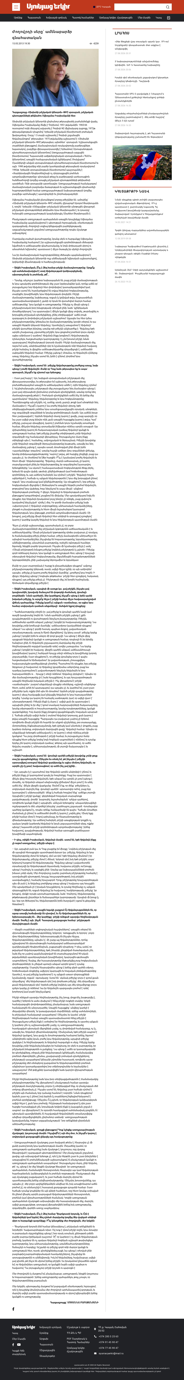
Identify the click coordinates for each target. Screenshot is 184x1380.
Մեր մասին (144, 17)
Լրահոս (122, 33)
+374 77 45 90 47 (108, 1348)
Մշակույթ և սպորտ (78, 1327)
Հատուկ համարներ (83, 17)
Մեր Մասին (19, 1339)
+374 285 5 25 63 (108, 1336)
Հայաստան (34, 17)
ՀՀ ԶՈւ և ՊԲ (74, 1333)
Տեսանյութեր (47, 1356)
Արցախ (44, 1338)
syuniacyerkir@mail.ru (111, 1353)
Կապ (159, 17)
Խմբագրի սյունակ (56, 17)
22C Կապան (103, 6)
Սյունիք (18, 17)
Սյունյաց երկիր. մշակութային (116, 17)
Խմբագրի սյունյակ (51, 1327)
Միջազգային (47, 1350)
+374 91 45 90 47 (108, 1342)
